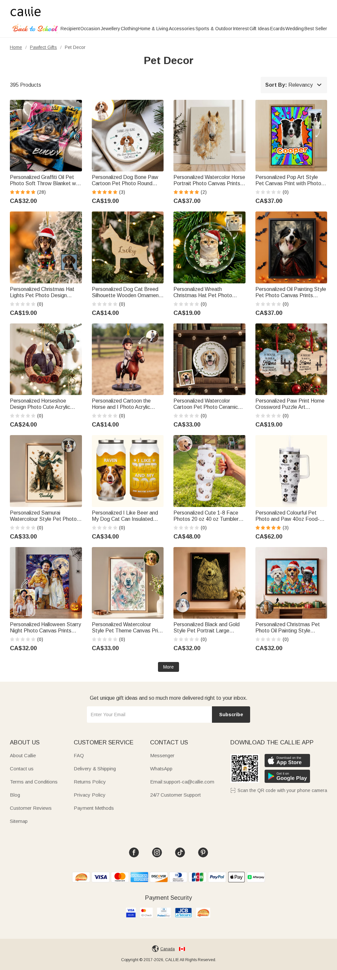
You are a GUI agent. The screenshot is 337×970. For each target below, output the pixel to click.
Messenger (162, 755)
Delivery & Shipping (95, 768)
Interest (241, 28)
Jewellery (110, 28)
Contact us (22, 768)
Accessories (182, 28)
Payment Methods (94, 808)
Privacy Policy (90, 795)
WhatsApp (161, 768)
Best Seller (315, 28)
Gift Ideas (259, 28)
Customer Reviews (31, 808)
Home (16, 47)
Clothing (129, 28)
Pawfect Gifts (43, 47)
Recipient (70, 28)
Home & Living (153, 28)
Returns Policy (90, 781)
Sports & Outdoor (213, 28)
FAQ (79, 755)
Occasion (90, 28)
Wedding (294, 28)
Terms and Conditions (34, 781)
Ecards (277, 28)
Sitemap (19, 821)
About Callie (23, 755)
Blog (15, 795)
